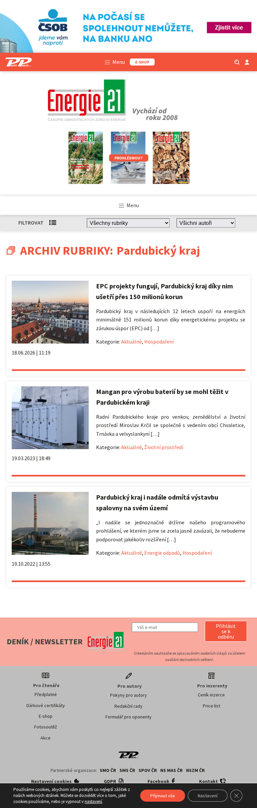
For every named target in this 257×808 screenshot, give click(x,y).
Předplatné (45, 694)
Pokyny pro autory (128, 695)
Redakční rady (128, 706)
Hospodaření (159, 341)
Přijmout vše (162, 796)
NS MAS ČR (171, 770)
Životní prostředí (163, 447)
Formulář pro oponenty (128, 717)
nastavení (93, 801)
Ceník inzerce (211, 695)
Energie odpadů (162, 552)
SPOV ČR (148, 770)
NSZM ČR (195, 770)
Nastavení (208, 796)
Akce (45, 738)
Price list (211, 706)
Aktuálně (131, 341)
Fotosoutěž (45, 727)
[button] (226, 631)
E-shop (46, 716)
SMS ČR (127, 770)
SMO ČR (108, 770)
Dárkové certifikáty (45, 705)
